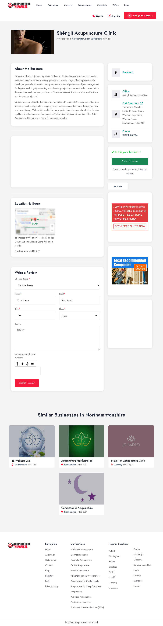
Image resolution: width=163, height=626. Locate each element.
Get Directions (131, 103)
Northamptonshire (93, 38)
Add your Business (143, 15)
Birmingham (114, 556)
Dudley (137, 549)
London (137, 586)
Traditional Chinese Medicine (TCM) (87, 607)
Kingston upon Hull (142, 565)
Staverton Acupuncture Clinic (128, 461)
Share (119, 186)
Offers (116, 5)
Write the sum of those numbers (25, 356)
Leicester (138, 575)
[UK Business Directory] (130, 270)
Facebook (128, 72)
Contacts (68, 5)
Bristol (111, 572)
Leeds (136, 570)
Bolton (112, 561)
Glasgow (138, 559)
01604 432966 (130, 134)
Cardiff (112, 577)
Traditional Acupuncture (82, 549)
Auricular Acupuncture (81, 596)
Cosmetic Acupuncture (81, 560)
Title (17, 309)
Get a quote (52, 5)
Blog (126, 5)
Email (61, 293)
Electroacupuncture (79, 554)
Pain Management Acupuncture (85, 575)
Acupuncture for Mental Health (85, 581)
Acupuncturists (84, 5)
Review (18, 324)
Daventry (118, 464)
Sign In (100, 15)
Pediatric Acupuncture (81, 602)
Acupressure (76, 591)
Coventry (113, 582)
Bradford (113, 566)
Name (17, 293)
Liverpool (138, 580)
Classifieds (102, 5)
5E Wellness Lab (21, 461)
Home (39, 5)
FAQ (47, 581)
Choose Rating (21, 278)
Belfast (112, 551)
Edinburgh (138, 554)
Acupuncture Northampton (76, 461)
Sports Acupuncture (80, 570)
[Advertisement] (57, 163)
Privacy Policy (51, 586)
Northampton (78, 38)
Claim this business (129, 161)
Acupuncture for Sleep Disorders (86, 586)
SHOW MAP (35, 221)
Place (61, 309)
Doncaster (113, 587)
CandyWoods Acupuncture (77, 508)
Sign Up (116, 15)
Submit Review (27, 383)
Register (49, 575)
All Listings (50, 554)
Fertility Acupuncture (80, 565)
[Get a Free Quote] (130, 217)
